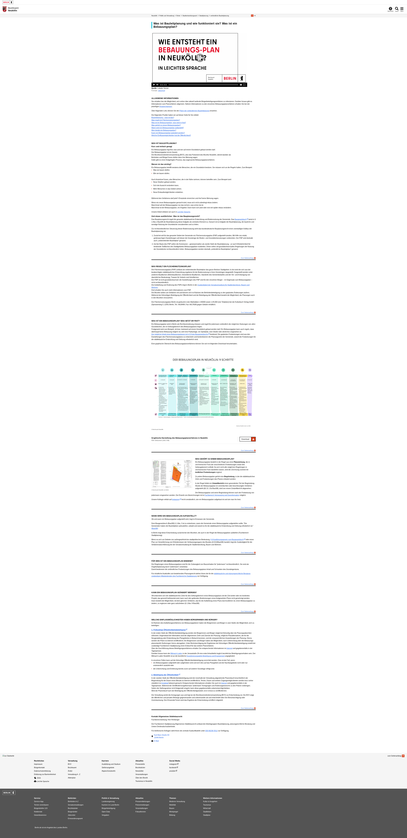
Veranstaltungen (141, 774)
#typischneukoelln (108, 771)
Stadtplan (206, 815)
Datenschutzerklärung (42, 771)
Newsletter (139, 771)
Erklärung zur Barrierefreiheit (45, 774)
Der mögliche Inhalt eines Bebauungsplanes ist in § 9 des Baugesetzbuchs (179, 334)
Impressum (38, 764)
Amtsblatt (164, 683)
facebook (172, 767)
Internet (229, 648)
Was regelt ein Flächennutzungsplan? (165, 120)
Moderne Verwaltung (177, 801)
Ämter (178, 15)
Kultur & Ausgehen (210, 801)
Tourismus (207, 805)
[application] (199, 58)
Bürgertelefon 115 (40, 808)
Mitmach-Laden (176, 653)
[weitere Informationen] (4, 9)
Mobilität (172, 805)
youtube (172, 771)
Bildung (172, 815)
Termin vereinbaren (41, 805)
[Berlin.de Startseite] (8, 2)
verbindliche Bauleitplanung (219, 15)
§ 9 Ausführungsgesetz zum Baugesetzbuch (227, 539)
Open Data (106, 812)
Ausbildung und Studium (111, 764)
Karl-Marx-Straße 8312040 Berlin (161, 736)
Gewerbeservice (40, 815)
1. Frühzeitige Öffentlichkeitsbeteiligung (168, 630)
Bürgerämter (72, 812)
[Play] (199, 57)
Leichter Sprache (183, 212)
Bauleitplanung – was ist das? (162, 117)
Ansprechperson (166, 106)
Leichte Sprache (43, 781)
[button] (253, 16)
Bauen (171, 808)
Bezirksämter (73, 808)
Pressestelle (140, 764)
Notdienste (38, 812)
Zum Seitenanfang (247, 258)
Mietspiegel (173, 812)
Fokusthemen (140, 812)
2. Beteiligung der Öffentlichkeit (164, 675)
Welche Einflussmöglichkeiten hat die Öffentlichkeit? (171, 135)
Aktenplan (72, 778)
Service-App (38, 801)
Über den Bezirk (141, 778)
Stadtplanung (203, 15)
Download (245, 439)
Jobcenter (71, 815)
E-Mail (156, 741)
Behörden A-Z (73, 801)
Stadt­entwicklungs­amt (189, 15)
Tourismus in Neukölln (143, 781)
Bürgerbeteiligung (108, 808)
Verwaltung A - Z (74, 774)
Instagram (175, 499)
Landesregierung (108, 801)
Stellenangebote (108, 767)
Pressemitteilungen (142, 801)
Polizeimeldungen (142, 805)
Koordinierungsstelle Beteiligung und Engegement (206, 656)
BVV (69, 764)
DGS (39, 778)
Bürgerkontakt (39, 767)
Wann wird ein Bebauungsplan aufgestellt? (167, 128)
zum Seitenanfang (394, 756)
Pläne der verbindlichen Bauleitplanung (194, 111)
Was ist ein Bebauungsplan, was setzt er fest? (168, 123)
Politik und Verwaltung (166, 15)
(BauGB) (154, 528)
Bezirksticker (140, 767)
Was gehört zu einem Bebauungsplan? (166, 125)
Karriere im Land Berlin (110, 805)
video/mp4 (161, 90)
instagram (173, 764)
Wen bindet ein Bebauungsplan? (163, 130)
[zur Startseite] (12, 756)
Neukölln (154, 15)
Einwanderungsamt (75, 818)
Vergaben (105, 815)
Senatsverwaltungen (75, 805)
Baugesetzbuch (240, 219)
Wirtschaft (207, 808)
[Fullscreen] (244, 85)
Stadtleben (207, 812)
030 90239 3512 (211, 731)
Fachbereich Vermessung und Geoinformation (222, 495)
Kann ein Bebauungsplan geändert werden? (168, 133)
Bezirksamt (72, 767)
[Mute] (157, 85)
